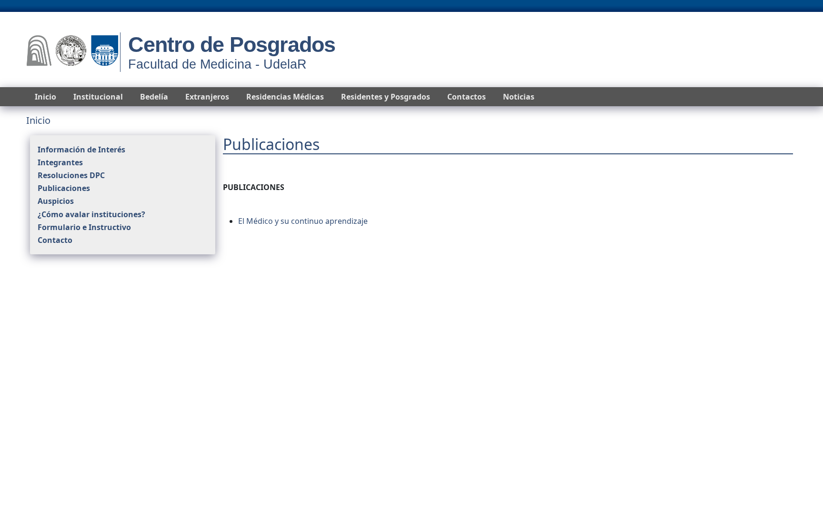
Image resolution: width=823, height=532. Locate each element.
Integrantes (60, 162)
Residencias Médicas (285, 96)
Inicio (45, 96)
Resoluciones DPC (71, 175)
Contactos (466, 96)
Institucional (98, 96)
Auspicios (56, 201)
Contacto (55, 240)
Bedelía (154, 96)
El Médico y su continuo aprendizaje (303, 221)
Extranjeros (207, 96)
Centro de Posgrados (231, 44)
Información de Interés (81, 149)
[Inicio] (72, 52)
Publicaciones (64, 188)
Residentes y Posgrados (385, 96)
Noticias (518, 96)
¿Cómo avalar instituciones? (91, 214)
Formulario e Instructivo (84, 227)
